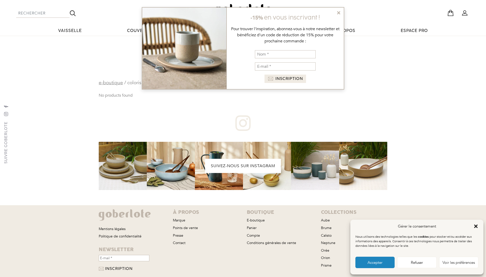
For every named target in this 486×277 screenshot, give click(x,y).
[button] (475, 226)
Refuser (417, 262)
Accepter (375, 262)
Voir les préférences (458, 262)
